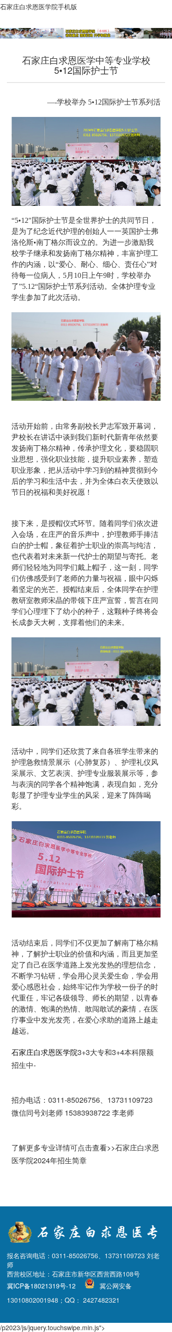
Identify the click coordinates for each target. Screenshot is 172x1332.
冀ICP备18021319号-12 (41, 1286)
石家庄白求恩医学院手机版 (38, 6)
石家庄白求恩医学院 (44, 1052)
